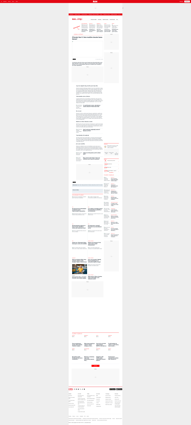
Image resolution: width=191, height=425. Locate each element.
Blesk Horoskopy (84, 23)
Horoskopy (99, 19)
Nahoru (95, 365)
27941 (105, 167)
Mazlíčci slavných (105, 19)
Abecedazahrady (114, 202)
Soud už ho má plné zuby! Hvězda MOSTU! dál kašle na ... (114, 229)
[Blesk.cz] (95, 1)
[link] (74, 389)
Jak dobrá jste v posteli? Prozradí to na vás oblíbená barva (94, 227)
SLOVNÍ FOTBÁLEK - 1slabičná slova (111, 171)
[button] (112, 389)
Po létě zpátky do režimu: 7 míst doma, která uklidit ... (114, 210)
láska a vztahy (91, 184)
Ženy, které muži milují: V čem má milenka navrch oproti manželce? (91, 158)
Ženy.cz (113, 23)
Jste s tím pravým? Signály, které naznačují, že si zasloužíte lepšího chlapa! (94, 261)
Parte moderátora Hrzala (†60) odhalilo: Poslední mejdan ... (114, 179)
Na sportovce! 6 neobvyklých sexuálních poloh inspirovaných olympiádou (79, 210)
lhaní (80, 184)
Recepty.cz (91, 23)
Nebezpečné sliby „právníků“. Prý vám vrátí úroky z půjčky (79, 277)
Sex (72, 207)
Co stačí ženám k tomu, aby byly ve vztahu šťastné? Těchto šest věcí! (91, 106)
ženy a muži (96, 184)
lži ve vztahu (100, 184)
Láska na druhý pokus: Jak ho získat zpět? (92, 153)
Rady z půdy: (109, 167)
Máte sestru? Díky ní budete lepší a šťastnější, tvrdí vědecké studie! (95, 278)
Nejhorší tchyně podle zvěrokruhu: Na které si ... (85, 30)
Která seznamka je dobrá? (111, 160)
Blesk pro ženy (114, 214)
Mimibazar (113, 208)
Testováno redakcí (94, 19)
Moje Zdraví (98, 348)
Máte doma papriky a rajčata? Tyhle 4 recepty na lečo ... (89, 345)
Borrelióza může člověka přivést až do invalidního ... (114, 198)
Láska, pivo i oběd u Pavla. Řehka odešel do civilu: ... (115, 223)
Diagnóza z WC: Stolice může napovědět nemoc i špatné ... (101, 358)
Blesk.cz (112, 177)
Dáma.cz (112, 196)
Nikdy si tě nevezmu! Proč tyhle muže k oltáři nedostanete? (94, 244)
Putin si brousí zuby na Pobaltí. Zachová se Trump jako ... (115, 235)
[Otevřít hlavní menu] (1, 1)
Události (73, 257)
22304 (105, 170)
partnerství (86, 184)
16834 (105, 164)
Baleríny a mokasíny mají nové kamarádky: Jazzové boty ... (115, 217)
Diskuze (105, 159)
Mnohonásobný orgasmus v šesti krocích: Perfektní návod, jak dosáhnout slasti (79, 227)
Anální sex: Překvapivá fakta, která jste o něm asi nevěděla (79, 243)
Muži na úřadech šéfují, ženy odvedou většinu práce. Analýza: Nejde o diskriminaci (79, 261)
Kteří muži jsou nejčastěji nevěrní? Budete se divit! (91, 130)
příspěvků (105, 165)
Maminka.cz (99, 23)
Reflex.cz (113, 233)
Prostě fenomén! (112, 19)
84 (105, 160)
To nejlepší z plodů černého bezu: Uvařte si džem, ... (114, 204)
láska (78, 184)
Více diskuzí (111, 172)
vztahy (83, 184)
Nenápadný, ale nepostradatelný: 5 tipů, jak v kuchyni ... (114, 192)
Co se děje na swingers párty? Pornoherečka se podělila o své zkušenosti (95, 210)
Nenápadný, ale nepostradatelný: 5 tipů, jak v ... (92, 30)
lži (88, 184)
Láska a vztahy (78, 34)
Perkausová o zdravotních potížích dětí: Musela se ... (114, 185)
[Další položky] (121, 14)
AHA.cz (105, 23)
